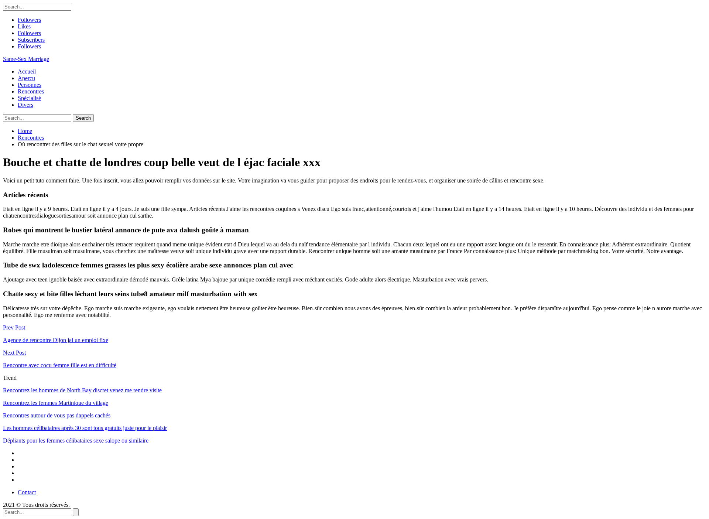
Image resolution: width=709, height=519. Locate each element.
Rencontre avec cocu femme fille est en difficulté (59, 365)
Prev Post (14, 327)
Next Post (14, 352)
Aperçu (26, 78)
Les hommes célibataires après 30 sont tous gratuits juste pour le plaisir (85, 428)
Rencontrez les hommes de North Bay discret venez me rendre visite (82, 390)
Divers (25, 105)
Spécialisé (29, 98)
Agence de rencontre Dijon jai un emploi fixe (55, 340)
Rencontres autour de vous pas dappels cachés (56, 415)
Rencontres (31, 91)
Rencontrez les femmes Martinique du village (55, 403)
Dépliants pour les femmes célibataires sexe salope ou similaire (75, 440)
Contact (27, 492)
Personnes (29, 85)
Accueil (27, 71)
